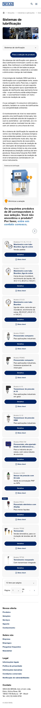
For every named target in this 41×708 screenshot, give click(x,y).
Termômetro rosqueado (24, 560)
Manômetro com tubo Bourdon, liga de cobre (23, 245)
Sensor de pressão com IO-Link (24, 477)
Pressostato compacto (23, 336)
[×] (34, 231)
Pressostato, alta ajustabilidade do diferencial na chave (25, 445)
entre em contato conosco (16, 223)
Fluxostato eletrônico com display (25, 505)
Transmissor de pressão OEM (24, 419)
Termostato (19, 531)
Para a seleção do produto (23, 55)
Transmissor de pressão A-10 (24, 390)
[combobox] (20, 583)
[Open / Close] (36, 4)
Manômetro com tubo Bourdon (23, 303)
